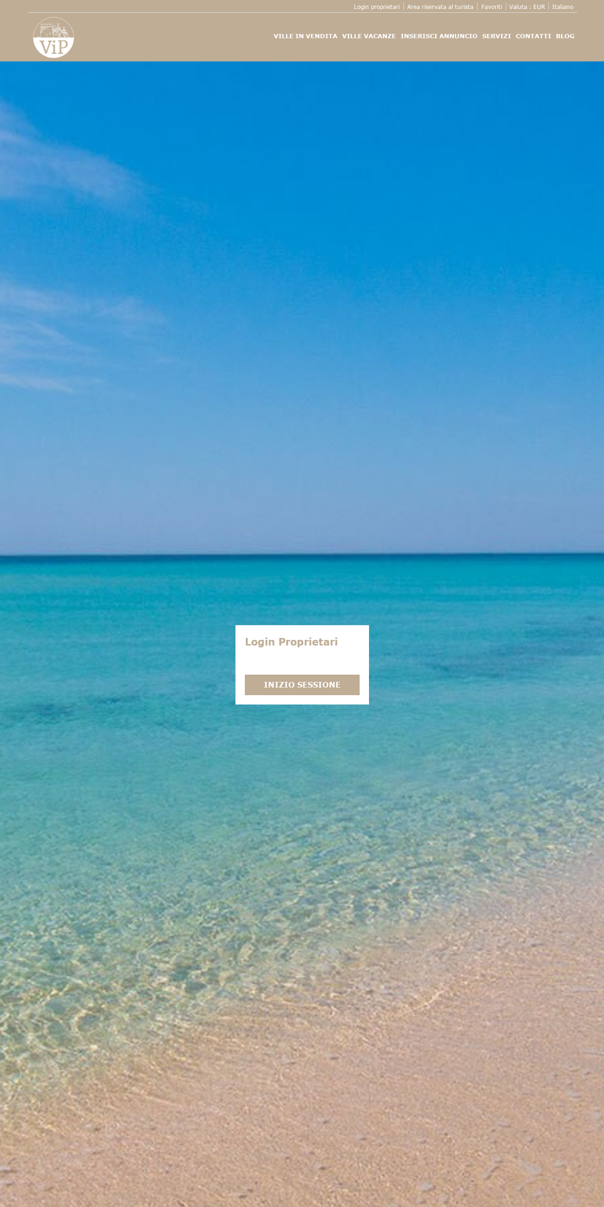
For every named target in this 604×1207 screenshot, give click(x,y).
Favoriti (491, 6)
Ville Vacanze (369, 36)
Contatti (533, 36)
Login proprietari (377, 6)
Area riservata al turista (440, 6)
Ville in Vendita (305, 36)
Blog (565, 36)
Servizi (496, 36)
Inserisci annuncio (439, 36)
